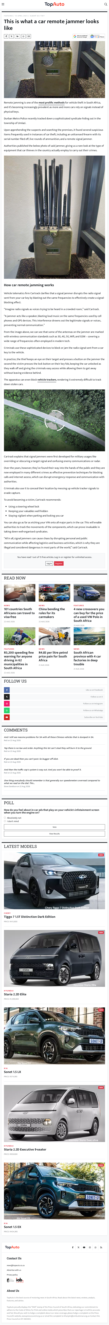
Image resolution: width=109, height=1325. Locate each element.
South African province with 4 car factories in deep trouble (87, 658)
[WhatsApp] (95, 1247)
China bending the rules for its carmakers (52, 613)
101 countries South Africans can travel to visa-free (19, 613)
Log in (49, 563)
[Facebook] (73, 1247)
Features (8, 15)
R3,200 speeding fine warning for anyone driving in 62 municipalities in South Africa (19, 660)
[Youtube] (84, 1247)
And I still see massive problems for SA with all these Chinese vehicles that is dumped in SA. (49, 737)
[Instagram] (90, 1247)
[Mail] (29, 36)
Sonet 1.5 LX (12, 1072)
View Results (54, 833)
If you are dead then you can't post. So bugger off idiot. (31, 759)
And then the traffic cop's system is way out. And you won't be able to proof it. (42, 770)
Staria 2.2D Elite (15, 994)
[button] (105, 4)
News (7, 605)
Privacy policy (12, 1274)
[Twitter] (11, 36)
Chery (7, 913)
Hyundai (9, 990)
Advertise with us (14, 1270)
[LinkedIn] (17, 36)
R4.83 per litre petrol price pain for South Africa (53, 656)
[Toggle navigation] (3, 4)
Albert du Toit (37, 15)
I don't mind (13, 821)
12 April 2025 (21, 15)
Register (58, 563)
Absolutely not (14, 818)
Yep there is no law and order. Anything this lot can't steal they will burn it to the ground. (48, 748)
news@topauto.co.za (16, 1265)
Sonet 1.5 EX (12, 1227)
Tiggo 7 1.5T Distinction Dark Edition (29, 916)
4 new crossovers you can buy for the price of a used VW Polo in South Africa (89, 614)
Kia (6, 1068)
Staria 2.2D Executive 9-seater (25, 1149)
